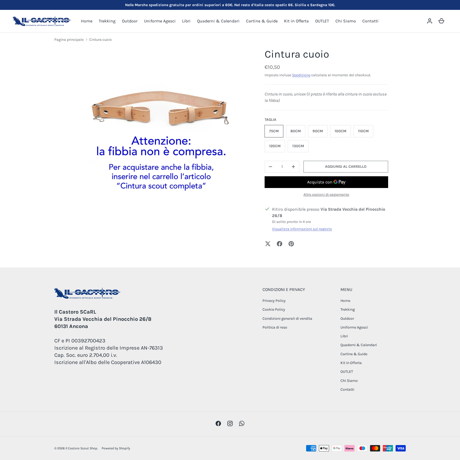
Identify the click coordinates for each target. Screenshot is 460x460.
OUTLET (322, 20)
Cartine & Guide (262, 20)
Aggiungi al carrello (346, 166)
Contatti (370, 20)
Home (86, 20)
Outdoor (130, 20)
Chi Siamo (345, 20)
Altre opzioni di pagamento (326, 194)
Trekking (107, 20)
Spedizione (301, 75)
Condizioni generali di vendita (287, 318)
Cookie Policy (273, 309)
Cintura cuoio (100, 39)
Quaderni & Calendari (218, 20)
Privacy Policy (274, 300)
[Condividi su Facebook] (279, 244)
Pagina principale (69, 39)
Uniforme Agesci (160, 20)
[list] (160, 136)
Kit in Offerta (296, 20)
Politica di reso (274, 327)
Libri (186, 20)
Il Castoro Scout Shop (81, 448)
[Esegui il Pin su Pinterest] (291, 244)
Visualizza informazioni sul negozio (302, 229)
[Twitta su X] (268, 244)
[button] (441, 21)
